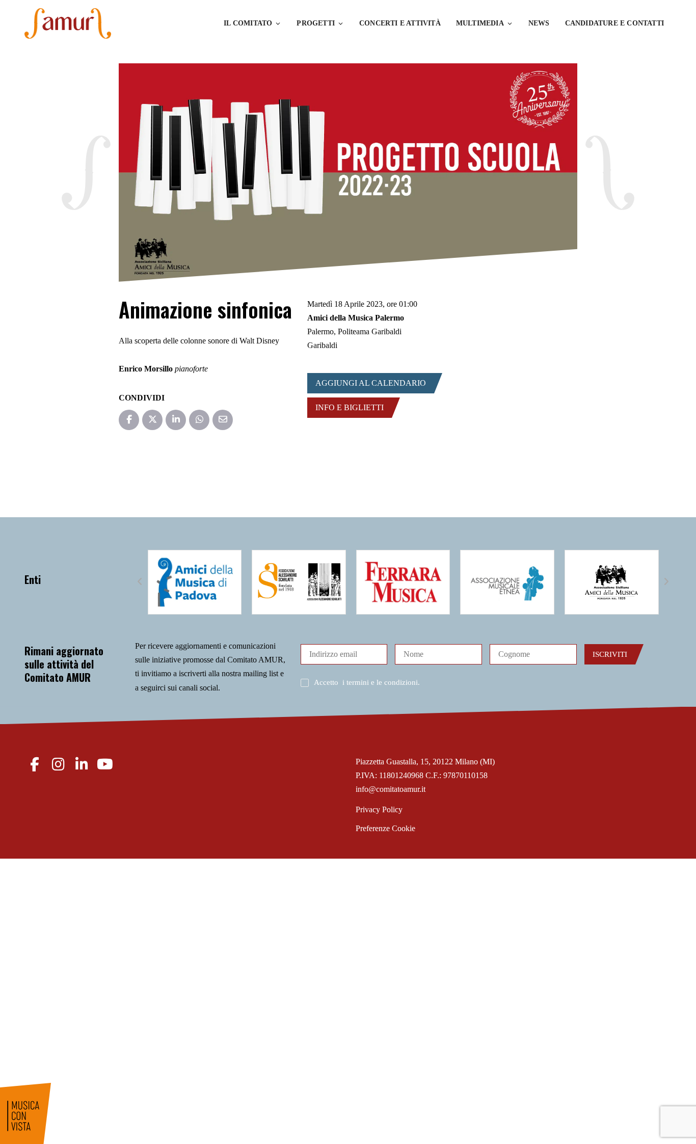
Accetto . (367, 682)
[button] (140, 582)
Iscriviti (610, 654)
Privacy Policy (379, 809)
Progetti (316, 23)
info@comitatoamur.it (390, 789)
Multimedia (480, 23)
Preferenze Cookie (385, 828)
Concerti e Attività (400, 23)
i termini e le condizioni (380, 682)
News (539, 23)
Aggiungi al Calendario (370, 383)
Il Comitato (248, 23)
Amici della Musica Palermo (355, 317)
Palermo (320, 331)
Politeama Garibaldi (369, 331)
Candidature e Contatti (614, 23)
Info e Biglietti (349, 407)
